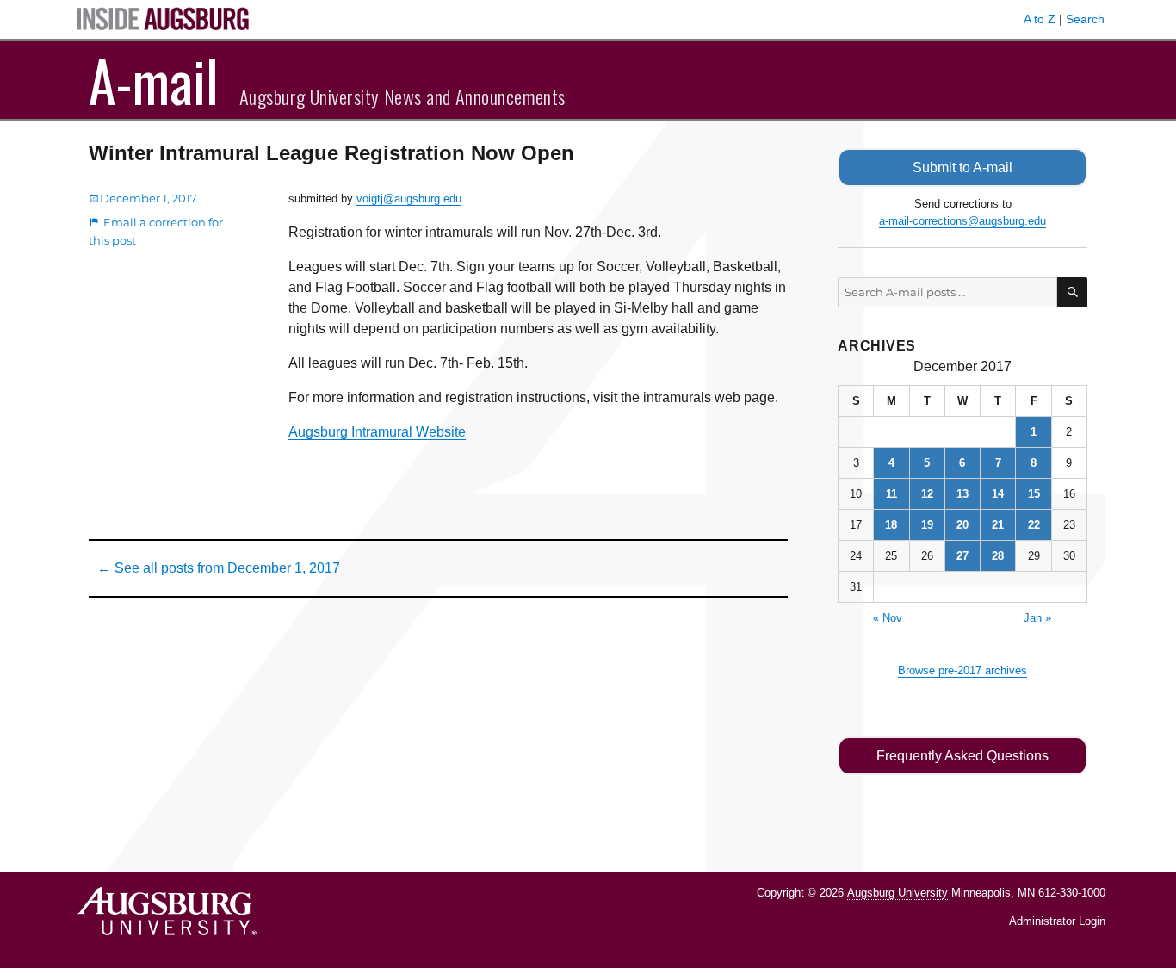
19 (927, 524)
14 (998, 493)
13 (962, 493)
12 (927, 493)
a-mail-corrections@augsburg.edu (962, 220)
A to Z (1039, 19)
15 (1034, 493)
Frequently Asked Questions (962, 755)
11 (891, 493)
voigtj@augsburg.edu (408, 198)
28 (998, 555)
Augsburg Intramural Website (377, 432)
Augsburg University (897, 892)
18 (891, 524)
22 (1034, 524)
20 (962, 524)
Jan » (1037, 617)
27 (962, 555)
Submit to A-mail (962, 167)
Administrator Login (1057, 921)
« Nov (887, 617)
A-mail (154, 80)
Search (1085, 19)
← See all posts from (218, 568)
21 (998, 524)
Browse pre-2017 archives (962, 670)
